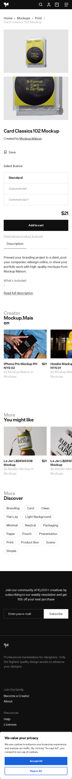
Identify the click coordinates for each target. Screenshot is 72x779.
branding (13, 508)
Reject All (36, 771)
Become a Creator (17, 696)
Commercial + (19, 199)
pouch (27, 534)
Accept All (36, 761)
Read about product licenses (23, 236)
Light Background (38, 517)
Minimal (12, 525)
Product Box (30, 542)
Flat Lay (12, 517)
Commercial (18, 188)
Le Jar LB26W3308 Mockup (18, 463)
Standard (16, 178)
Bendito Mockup (19, 469)
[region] (36, 755)
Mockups (23, 18)
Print (38, 18)
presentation (48, 534)
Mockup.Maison (30, 138)
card (30, 508)
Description (15, 244)
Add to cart (35, 225)
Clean (45, 508)
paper (10, 534)
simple (11, 551)
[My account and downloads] (49, 4)
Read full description (18, 293)
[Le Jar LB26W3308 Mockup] (25, 441)
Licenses (10, 724)
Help (7, 719)
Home (8, 18)
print (9, 542)
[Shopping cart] (57, 4)
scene (50, 542)
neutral (30, 525)
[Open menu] (66, 4)
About (8, 701)
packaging (50, 525)
